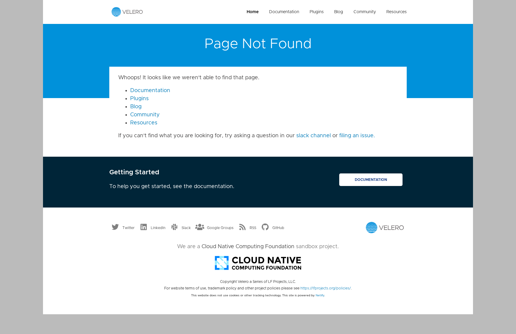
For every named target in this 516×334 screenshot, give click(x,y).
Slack (186, 228)
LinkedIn (158, 228)
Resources (396, 12)
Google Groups (220, 228)
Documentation (284, 12)
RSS (253, 228)
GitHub (278, 228)
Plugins (317, 12)
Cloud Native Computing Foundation (248, 246)
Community (365, 12)
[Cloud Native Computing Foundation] (258, 262)
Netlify (320, 295)
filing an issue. (357, 135)
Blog (338, 12)
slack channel (313, 135)
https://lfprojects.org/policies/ (325, 288)
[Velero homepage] (127, 11)
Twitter (128, 228)
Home (253, 12)
